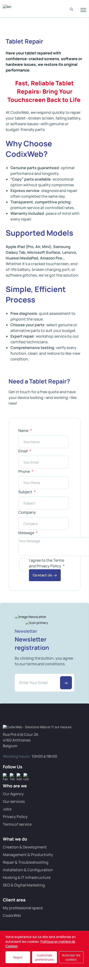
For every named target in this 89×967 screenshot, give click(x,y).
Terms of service (17, 824)
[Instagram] (19, 775)
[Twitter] (12, 775)
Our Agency (13, 793)
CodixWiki (12, 915)
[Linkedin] (25, 775)
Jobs (7, 809)
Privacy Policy (15, 816)
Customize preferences (44, 957)
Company (27, 512)
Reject (18, 957)
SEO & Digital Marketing (24, 885)
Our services (14, 801)
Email (23, 451)
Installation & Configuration (28, 869)
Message (26, 532)
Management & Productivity (28, 854)
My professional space (23, 907)
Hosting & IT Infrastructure (27, 877)
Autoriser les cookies (71, 957)
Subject (25, 491)
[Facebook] (5, 775)
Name (23, 430)
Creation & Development (25, 847)
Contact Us (42, 575)
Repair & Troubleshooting (25, 862)
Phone (24, 471)
